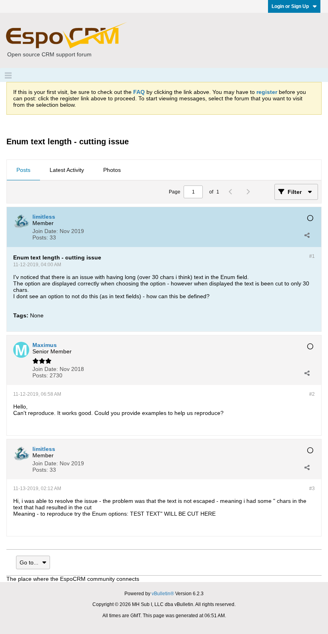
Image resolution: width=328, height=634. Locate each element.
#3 (312, 488)
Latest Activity (67, 170)
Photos (112, 170)
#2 (312, 394)
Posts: (40, 237)
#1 (312, 256)
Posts (23, 170)
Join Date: (45, 231)
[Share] (307, 235)
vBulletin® (163, 593)
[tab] (23, 170)
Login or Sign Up (290, 6)
